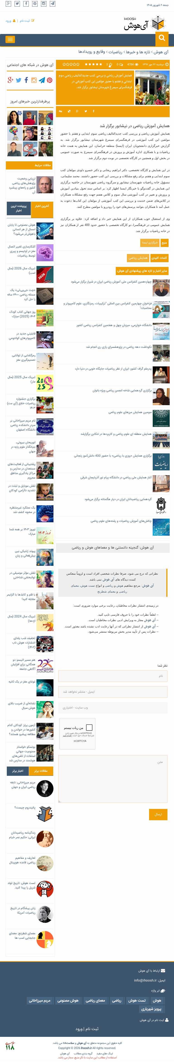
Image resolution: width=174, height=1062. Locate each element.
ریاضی (109, 585)
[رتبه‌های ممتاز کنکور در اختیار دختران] (46, 133)
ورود (8, 21)
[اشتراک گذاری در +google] (77, 111)
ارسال (158, 814)
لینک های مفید (105, 1054)
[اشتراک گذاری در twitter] (86, 111)
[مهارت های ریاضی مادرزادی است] (30, 118)
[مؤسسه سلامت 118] (10, 1046)
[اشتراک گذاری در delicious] (69, 111)
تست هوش (88, 585)
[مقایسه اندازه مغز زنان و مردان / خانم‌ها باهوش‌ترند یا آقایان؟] (46, 118)
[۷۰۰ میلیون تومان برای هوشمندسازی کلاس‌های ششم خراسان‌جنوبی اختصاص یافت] (46, 149)
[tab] (19, 208)
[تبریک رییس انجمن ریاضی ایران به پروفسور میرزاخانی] (14, 149)
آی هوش (161, 52)
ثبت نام (25, 21)
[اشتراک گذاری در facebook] (93, 111)
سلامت (70, 1043)
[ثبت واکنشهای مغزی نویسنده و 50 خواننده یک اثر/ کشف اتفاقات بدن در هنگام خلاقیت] (30, 133)
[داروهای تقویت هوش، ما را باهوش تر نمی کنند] (30, 149)
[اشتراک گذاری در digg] (60, 111)
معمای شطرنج (106, 591)
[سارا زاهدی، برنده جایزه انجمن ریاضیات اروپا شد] (14, 118)
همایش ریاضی (138, 258)
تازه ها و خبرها (138, 52)
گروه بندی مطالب (83, 1054)
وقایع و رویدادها (91, 52)
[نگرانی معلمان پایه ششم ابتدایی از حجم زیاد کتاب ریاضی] (14, 133)
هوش (119, 585)
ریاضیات (115, 52)
